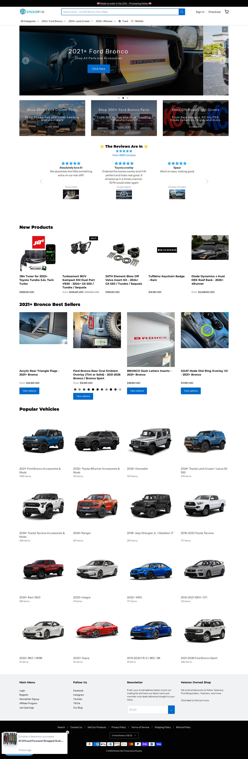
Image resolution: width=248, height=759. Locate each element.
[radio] (75, 389)
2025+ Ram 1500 (29, 597)
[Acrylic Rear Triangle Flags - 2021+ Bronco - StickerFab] (43, 328)
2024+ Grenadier (137, 468)
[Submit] (182, 11)
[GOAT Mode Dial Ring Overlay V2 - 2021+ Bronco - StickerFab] (205, 330)
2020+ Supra (81, 658)
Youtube (77, 699)
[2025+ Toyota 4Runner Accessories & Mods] (97, 441)
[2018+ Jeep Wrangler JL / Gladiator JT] (151, 505)
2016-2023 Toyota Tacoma (197, 533)
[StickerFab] (32, 11)
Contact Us (76, 727)
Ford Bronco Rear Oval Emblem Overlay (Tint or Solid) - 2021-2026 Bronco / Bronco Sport (96, 374)
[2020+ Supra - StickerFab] (97, 630)
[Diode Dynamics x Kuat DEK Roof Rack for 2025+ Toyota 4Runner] (210, 247)
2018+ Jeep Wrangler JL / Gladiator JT (150, 533)
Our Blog (77, 707)
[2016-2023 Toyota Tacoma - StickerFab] (205, 505)
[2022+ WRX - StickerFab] (151, 570)
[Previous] (25, 60)
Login (22, 690)
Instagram (78, 694)
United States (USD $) (122, 735)
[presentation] (119, 389)
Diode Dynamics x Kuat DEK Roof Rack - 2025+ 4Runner (208, 280)
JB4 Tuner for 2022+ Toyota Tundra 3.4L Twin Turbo (36, 280)
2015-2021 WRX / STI (194, 597)
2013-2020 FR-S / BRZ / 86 (143, 658)
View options (29, 390)
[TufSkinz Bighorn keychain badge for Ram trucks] (167, 250)
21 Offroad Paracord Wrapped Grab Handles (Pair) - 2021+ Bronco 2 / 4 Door (41, 740)
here (188, 700)
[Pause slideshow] (225, 29)
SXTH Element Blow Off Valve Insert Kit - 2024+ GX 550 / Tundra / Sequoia (123, 280)
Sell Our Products (97, 727)
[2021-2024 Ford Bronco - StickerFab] (43, 441)
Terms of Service (140, 727)
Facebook (78, 690)
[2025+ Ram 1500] (43, 570)
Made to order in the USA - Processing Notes (124, 3)
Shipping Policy (163, 727)
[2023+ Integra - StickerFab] (97, 570)
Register (23, 694)
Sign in (200, 12)
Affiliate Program (28, 703)
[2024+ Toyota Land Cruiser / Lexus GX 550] (205, 441)
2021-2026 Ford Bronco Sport (199, 658)
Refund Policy (183, 727)
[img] (124, 151)
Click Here (123, 75)
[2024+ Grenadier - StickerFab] (151, 441)
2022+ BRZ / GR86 (30, 658)
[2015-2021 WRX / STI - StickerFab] (205, 570)
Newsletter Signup (29, 699)
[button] (41, 181)
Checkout (214, 12)
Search (61, 727)
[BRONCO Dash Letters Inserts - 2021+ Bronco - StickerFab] (151, 339)
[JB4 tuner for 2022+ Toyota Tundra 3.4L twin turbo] (38, 253)
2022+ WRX (134, 597)
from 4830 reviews (124, 155)
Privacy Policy (119, 727)
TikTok (76, 703)
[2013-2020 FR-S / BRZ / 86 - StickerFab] (151, 630)
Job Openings (26, 707)
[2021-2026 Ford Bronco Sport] (205, 630)
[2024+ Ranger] (97, 505)
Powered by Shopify (133, 751)
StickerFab (118, 751)
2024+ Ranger (82, 533)
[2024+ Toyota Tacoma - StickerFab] (43, 505)
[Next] (222, 60)
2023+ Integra (82, 597)
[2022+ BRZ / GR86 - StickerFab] (43, 630)
